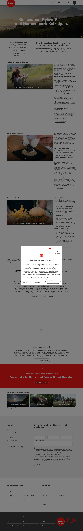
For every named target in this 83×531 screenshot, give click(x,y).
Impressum (57, 253)
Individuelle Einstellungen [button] (37, 282)
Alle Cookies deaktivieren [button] (25, 282)
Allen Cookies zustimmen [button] (51, 281)
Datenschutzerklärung (55, 251)
